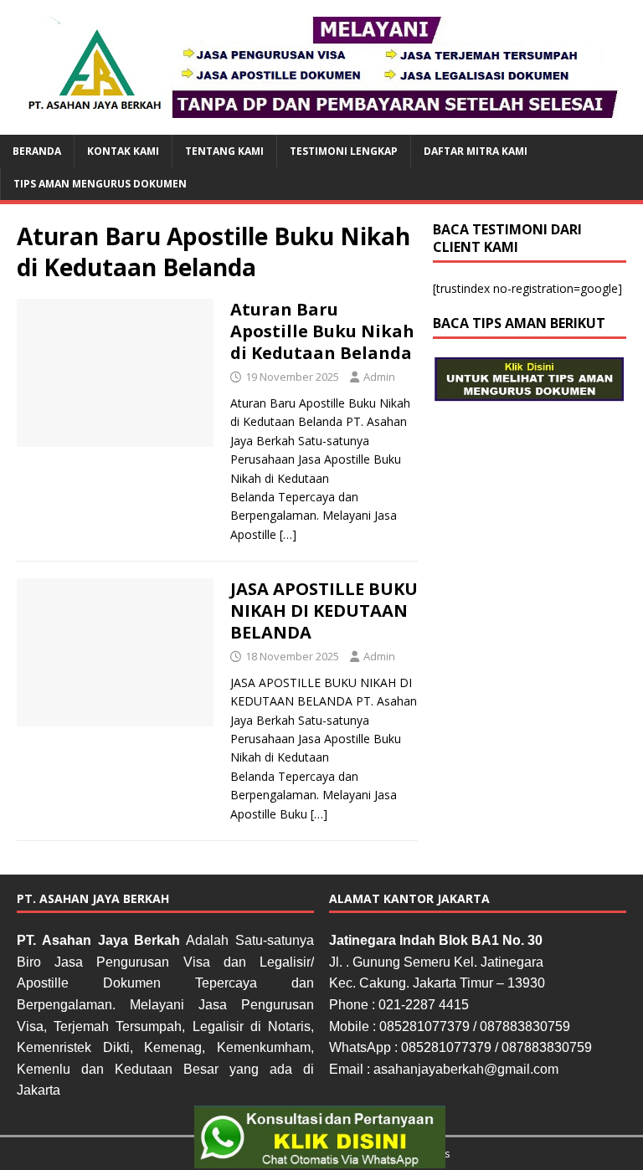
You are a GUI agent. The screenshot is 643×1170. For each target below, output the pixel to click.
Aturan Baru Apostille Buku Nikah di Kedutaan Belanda (322, 331)
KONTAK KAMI (123, 151)
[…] (288, 534)
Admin (379, 376)
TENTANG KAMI (224, 151)
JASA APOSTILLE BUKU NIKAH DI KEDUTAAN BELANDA (324, 610)
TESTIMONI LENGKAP (344, 151)
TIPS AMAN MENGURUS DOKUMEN (100, 184)
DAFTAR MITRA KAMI (475, 151)
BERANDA (37, 151)
